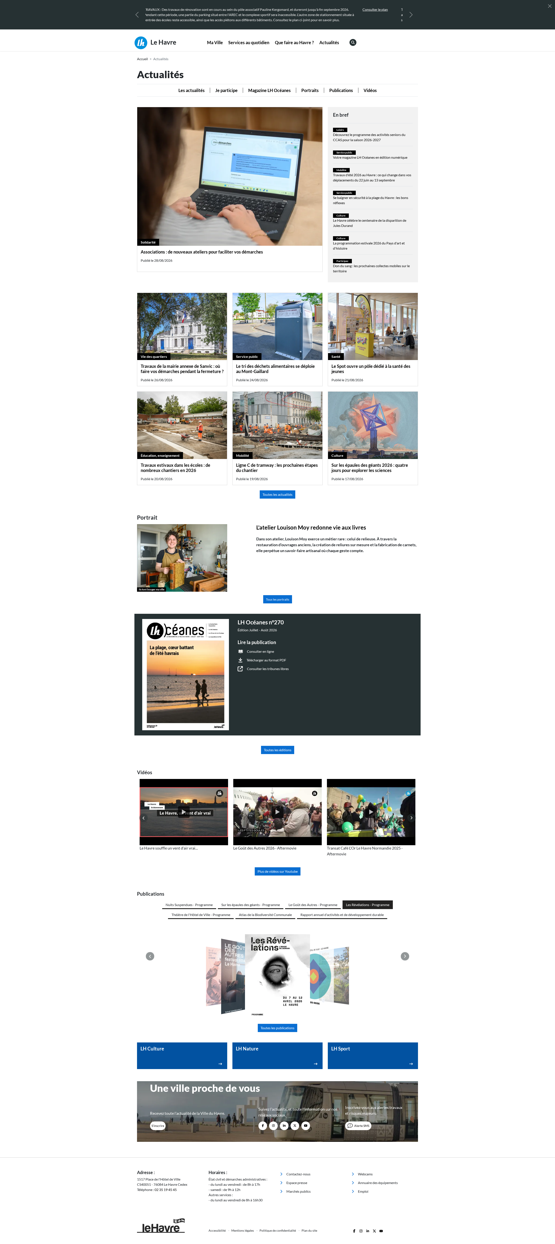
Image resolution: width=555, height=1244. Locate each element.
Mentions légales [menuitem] (243, 1230)
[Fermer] (550, 6)
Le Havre (162, 42)
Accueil (142, 59)
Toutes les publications (277, 1028)
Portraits (310, 90)
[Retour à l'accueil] (170, 1225)
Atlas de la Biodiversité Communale (265, 915)
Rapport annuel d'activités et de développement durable (342, 915)
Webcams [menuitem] (365, 1174)
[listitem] (184, 815)
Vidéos (370, 90)
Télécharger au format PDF (266, 660)
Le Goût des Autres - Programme (313, 905)
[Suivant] (411, 14)
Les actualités (191, 90)
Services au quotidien (248, 42)
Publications (341, 90)
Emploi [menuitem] (362, 1191)
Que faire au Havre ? (294, 42)
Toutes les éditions (277, 750)
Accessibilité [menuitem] (217, 1230)
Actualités (329, 42)
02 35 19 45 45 (166, 1189)
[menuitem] (215, 42)
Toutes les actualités (277, 494)
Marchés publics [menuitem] (298, 1191)
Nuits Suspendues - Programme (189, 905)
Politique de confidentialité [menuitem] (278, 1230)
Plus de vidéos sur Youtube (278, 871)
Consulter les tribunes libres (268, 669)
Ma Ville (215, 42)
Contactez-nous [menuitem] (298, 1174)
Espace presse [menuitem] (296, 1183)
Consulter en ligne (260, 651)
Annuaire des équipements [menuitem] (377, 1183)
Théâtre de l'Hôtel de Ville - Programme (200, 915)
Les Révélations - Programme (367, 905)
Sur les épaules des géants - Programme (250, 905)
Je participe (226, 90)
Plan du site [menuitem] (309, 1230)
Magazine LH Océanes (269, 90)
